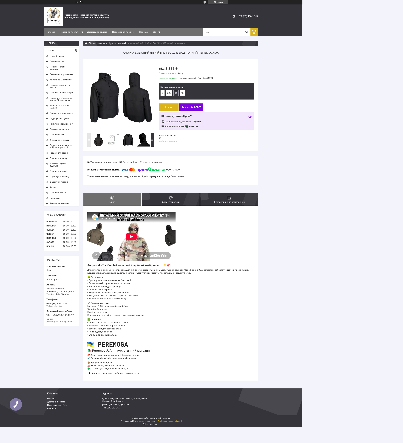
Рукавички (55, 198)
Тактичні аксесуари (59, 129)
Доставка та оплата (97, 32)
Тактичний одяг (57, 61)
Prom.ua (166, 418)
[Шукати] (246, 32)
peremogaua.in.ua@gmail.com (116, 404)
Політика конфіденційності (170, 421)
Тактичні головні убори (61, 92)
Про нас (143, 32)
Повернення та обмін (123, 32)
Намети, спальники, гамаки (60, 106)
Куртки (112, 43)
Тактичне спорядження (61, 74)
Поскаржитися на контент (144, 421)
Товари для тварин (59, 153)
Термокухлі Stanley (59, 176)
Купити (168, 107)
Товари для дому (58, 158)
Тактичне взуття (58, 192)
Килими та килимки (59, 140)
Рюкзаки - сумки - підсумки (59, 67)
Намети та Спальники (61, 79)
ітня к (91, 270)
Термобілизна (57, 56)
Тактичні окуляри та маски (60, 86)
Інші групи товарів (59, 182)
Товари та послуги (69, 32)
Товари (50, 50)
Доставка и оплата (56, 402)
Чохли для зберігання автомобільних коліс (61, 99)
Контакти (51, 408)
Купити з (186, 107)
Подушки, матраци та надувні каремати (61, 146)
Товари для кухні (58, 171)
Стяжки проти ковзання (62, 113)
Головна (51, 32)
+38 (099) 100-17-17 (111, 408)
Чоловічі (122, 43)
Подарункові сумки (59, 118)
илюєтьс (104, 322)
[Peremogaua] (53, 16)
